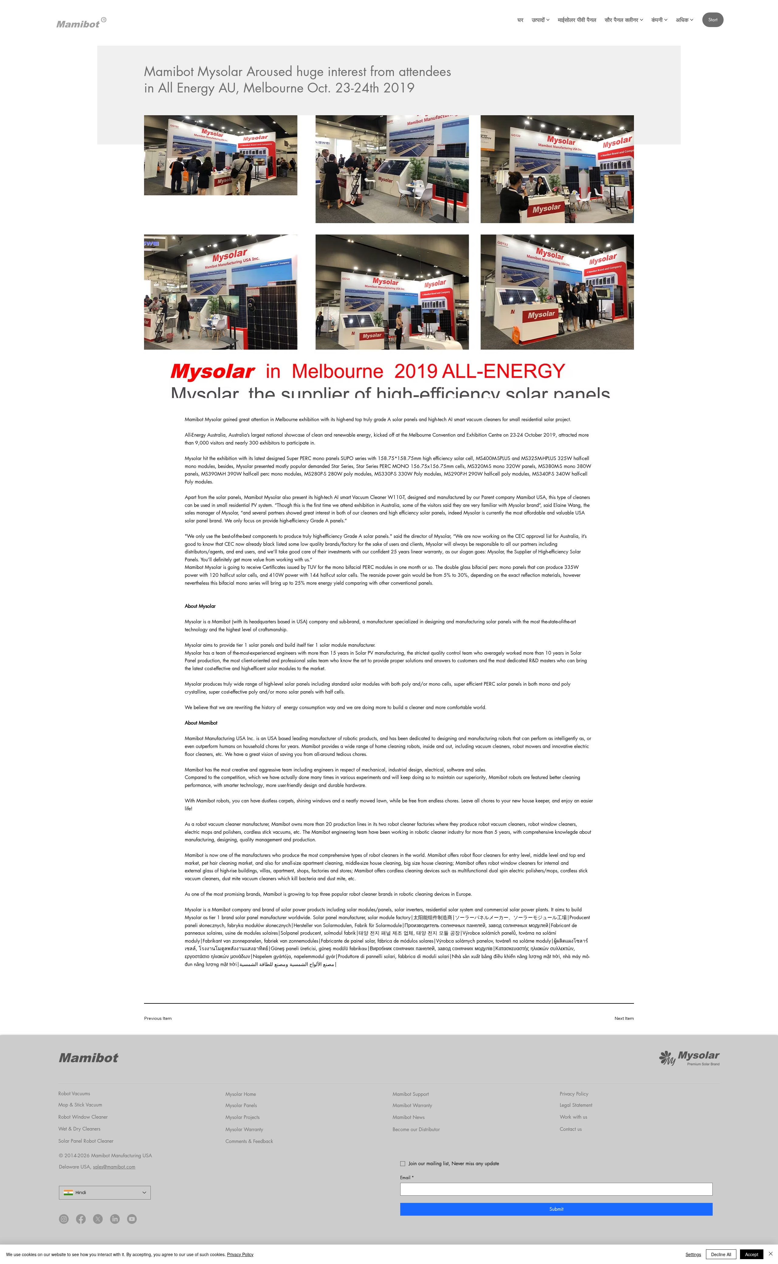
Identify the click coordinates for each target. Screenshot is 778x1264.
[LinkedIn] (115, 1219)
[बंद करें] (770, 1254)
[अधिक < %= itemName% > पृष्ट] (547, 19)
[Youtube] (132, 1219)
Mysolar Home (240, 1094)
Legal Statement (576, 1105)
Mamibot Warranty (412, 1105)
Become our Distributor (416, 1129)
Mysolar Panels (241, 1105)
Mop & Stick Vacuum (80, 1105)
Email (407, 1177)
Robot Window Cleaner (83, 1117)
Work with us (573, 1117)
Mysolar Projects (242, 1117)
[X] (98, 1219)
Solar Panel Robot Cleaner (85, 1141)
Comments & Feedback (249, 1141)
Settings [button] (693, 1254)
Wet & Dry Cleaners (79, 1129)
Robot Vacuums (74, 1093)
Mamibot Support (411, 1094)
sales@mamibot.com (114, 1167)
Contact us (571, 1129)
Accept (751, 1254)
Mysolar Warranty (244, 1129)
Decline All (721, 1254)
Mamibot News (409, 1117)
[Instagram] (64, 1219)
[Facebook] (81, 1219)
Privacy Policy (574, 1094)
